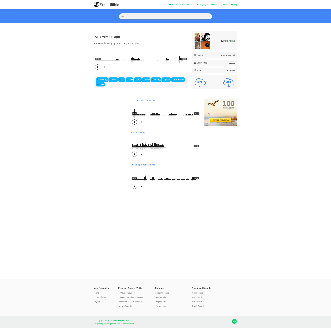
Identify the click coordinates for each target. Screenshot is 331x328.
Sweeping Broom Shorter (143, 164)
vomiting (103, 79)
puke (147, 79)
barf (131, 79)
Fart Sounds (160, 297)
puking (157, 79)
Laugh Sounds (198, 306)
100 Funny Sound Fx (127, 293)
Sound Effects (188, 4)
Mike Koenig (229, 40)
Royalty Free (99, 302)
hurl (139, 79)
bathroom (179, 79)
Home (174, 4)
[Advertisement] (110, 185)
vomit (114, 79)
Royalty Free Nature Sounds (131, 302)
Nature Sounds (125, 306)
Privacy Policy (128, 323)
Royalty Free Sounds (208, 4)
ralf (123, 79)
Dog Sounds (160, 302)
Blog (235, 4)
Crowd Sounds (161, 306)
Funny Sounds (198, 302)
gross (167, 79)
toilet (101, 84)
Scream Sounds (162, 293)
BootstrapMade (110, 323)
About (225, 4)
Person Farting (138, 132)
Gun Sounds (197, 293)
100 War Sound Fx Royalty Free (132, 297)
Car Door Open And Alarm (143, 100)
